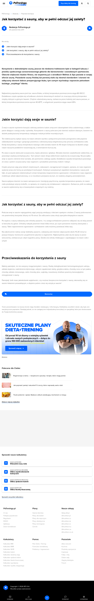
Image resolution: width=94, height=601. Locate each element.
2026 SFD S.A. (24, 586)
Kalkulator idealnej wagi (11, 555)
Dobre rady (65, 557)
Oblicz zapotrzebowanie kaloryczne (19, 472)
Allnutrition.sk (66, 521)
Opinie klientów (37, 513)
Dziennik (10, 599)
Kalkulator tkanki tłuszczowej (13, 560)
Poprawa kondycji (27, 14)
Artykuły (15, 14)
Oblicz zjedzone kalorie (19, 481)
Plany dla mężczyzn (39, 518)
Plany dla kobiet (38, 516)
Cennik (34, 527)
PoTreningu (6, 14)
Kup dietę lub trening (68, 3)
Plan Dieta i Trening (39, 544)
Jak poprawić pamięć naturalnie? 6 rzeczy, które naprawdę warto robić (38, 385)
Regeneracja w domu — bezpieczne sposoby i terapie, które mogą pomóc (39, 376)
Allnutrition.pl (66, 516)
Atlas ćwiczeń (66, 544)
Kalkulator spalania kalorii (12, 557)
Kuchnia (64, 547)
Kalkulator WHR (8, 549)
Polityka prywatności (10, 516)
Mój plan (28, 599)
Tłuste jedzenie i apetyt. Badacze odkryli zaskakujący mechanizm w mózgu (39, 395)
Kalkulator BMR (8, 547)
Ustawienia (84, 599)
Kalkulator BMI (8, 544)
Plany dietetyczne (38, 521)
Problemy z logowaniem (40, 549)
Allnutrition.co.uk (67, 532)
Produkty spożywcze (69, 549)
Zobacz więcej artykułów (11, 402)
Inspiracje (65, 552)
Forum (64, 563)
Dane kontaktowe (9, 527)
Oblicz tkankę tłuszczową (20, 489)
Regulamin (7, 518)
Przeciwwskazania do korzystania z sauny (23, 54)
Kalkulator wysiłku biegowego (13, 566)
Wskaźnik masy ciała (18, 463)
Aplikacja (6, 524)
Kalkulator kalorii (9, 552)
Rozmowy (65, 599)
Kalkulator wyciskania (10, 563)
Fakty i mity (65, 555)
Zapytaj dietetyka (67, 560)
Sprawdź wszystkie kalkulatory (12, 497)
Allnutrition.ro (66, 524)
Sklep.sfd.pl (65, 513)
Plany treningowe (38, 524)
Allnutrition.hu (66, 527)
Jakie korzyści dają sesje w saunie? (20, 46)
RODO (5, 521)
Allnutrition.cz (66, 518)
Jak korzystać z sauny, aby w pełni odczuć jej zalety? (27, 50)
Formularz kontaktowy (40, 547)
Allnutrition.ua (66, 529)
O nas (5, 513)
